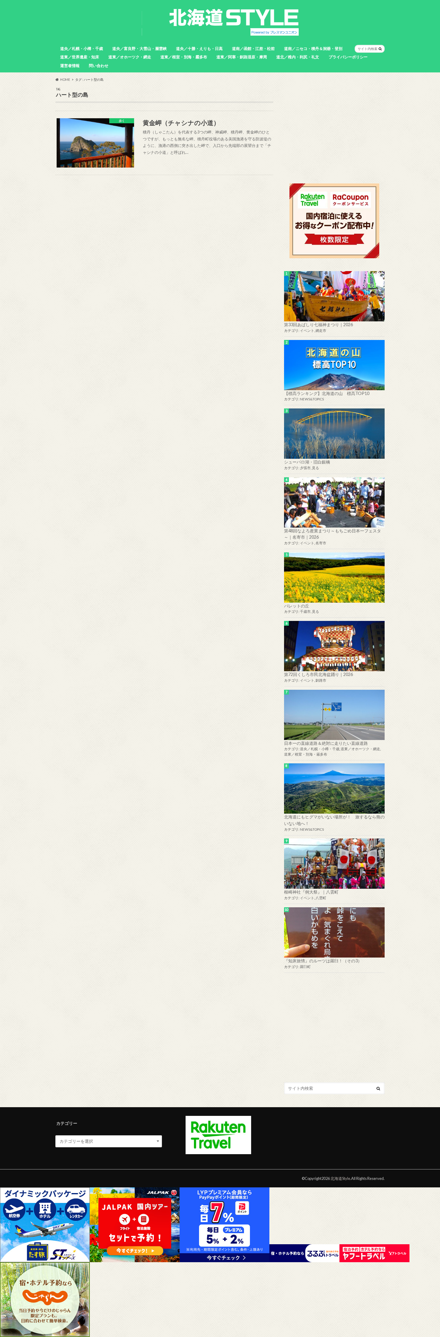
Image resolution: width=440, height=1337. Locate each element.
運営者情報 (70, 65)
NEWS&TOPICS (312, 399)
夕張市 (305, 468)
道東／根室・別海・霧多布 (183, 56)
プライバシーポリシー (348, 56)
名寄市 (320, 543)
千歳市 (305, 611)
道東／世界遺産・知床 (79, 56)
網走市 (320, 330)
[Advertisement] (334, 129)
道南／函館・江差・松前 (253, 48)
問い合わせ (98, 65)
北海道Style (340, 1178)
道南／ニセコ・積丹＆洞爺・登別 (313, 48)
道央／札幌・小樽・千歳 (81, 48)
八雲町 (320, 898)
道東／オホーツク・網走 (129, 56)
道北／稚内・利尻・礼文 (297, 56)
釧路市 (320, 680)
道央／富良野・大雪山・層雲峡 (139, 48)
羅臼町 (305, 967)
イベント (307, 330)
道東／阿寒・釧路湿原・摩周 (241, 56)
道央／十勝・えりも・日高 (199, 48)
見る (315, 468)
